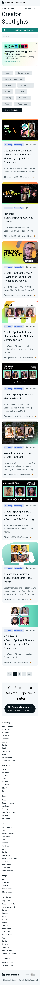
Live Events (23, 98)
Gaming (8, 98)
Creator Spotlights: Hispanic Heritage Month (19, 396)
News (7, 104)
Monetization (25, 85)
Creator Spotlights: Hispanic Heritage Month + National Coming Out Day (19, 336)
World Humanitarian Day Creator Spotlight (17, 455)
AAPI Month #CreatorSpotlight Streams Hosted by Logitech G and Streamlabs (19, 642)
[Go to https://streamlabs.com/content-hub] (13, 3)
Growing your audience (13, 79)
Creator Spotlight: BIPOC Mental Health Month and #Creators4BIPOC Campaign (19, 515)
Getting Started (23, 73)
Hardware (8, 85)
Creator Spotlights (11, 110)
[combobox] (20, 36)
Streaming (14, 8)
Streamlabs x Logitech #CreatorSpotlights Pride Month (18, 578)
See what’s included (11, 61)
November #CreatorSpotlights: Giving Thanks (18, 217)
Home (4, 8)
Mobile (7, 91)
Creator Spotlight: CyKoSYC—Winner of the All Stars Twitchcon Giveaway (19, 277)
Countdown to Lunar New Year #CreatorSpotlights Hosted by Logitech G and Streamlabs (18, 156)
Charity (21, 91)
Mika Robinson (25, 177)
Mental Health (22, 104)
